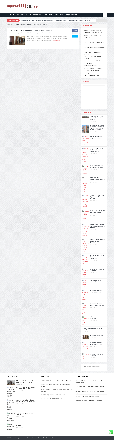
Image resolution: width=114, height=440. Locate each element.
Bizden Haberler (58, 14)
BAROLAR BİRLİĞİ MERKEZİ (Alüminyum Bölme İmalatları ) (97, 212)
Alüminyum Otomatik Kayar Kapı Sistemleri (96, 343)
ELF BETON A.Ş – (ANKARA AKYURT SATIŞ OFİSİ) (25, 413)
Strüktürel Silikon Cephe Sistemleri (92, 68)
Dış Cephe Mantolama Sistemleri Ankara (94, 42)
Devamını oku (57, 40)
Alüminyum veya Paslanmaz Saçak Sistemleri (92, 329)
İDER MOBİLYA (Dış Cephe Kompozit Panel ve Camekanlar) (97, 257)
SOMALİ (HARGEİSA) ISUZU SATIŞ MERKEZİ (25, 424)
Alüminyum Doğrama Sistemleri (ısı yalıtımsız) (97, 304)
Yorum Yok (48, 33)
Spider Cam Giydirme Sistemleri (92, 65)
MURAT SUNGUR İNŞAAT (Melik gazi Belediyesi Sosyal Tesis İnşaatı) (97, 150)
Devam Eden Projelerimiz (90, 40)
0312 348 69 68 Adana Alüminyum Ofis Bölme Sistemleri (30, 30)
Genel (43, 33)
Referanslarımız (47, 14)
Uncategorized (88, 73)
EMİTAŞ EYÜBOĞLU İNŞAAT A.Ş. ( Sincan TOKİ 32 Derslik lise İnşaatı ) (97, 241)
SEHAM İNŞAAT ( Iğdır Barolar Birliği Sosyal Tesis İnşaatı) (97, 179)
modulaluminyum (16, 33)
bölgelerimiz (39, 33)
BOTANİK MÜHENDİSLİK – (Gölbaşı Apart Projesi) (97, 166)
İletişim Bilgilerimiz (71, 14)
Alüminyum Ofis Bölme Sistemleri (92, 35)
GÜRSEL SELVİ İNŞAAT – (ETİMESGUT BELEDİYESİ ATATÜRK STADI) (73, 20)
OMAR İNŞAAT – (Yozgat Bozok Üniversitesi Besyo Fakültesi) (37, 20)
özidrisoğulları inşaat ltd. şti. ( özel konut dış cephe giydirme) (97, 226)
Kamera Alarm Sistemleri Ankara (47, 438)
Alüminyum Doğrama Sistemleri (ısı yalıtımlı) (96, 291)
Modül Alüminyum (22, 14)
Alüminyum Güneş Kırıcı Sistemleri (92, 30)
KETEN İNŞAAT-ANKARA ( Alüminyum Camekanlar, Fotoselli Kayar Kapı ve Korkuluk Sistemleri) (97, 127)
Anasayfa (11, 14)
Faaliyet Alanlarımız (35, 14)
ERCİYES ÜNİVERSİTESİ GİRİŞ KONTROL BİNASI (96, 137)
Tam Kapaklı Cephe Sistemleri (91, 70)
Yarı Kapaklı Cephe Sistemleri (91, 75)
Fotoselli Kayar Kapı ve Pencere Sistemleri (94, 47)
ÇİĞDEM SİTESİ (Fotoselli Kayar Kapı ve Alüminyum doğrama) (97, 197)
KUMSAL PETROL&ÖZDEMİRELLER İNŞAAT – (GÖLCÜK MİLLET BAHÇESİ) (26, 400)
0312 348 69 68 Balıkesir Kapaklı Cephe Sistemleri (87, 396)
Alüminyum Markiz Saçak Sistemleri (93, 32)
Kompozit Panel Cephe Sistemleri (92, 61)
